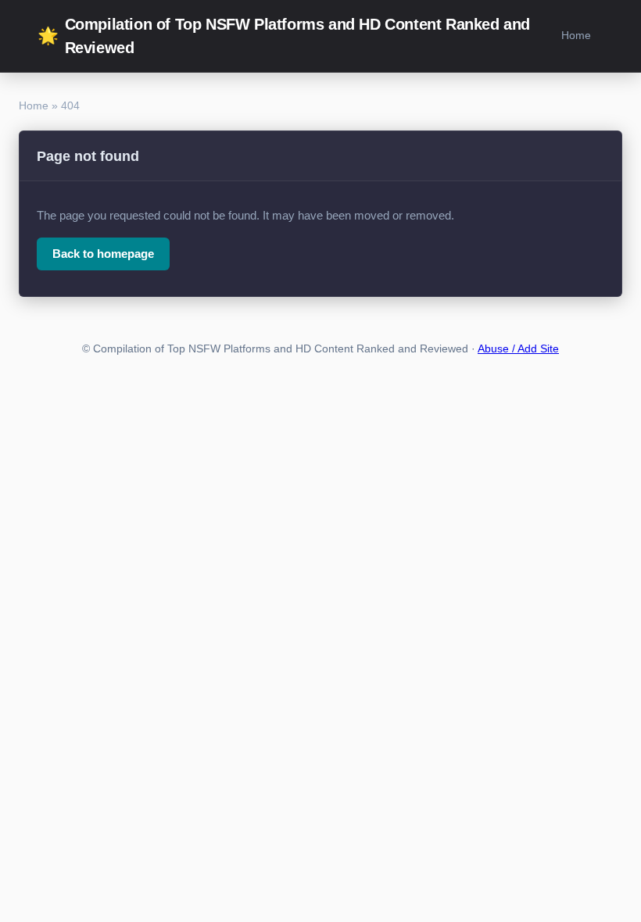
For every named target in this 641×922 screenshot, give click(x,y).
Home (576, 35)
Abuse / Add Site (518, 349)
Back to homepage (103, 253)
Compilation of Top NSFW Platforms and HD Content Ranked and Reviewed (284, 36)
